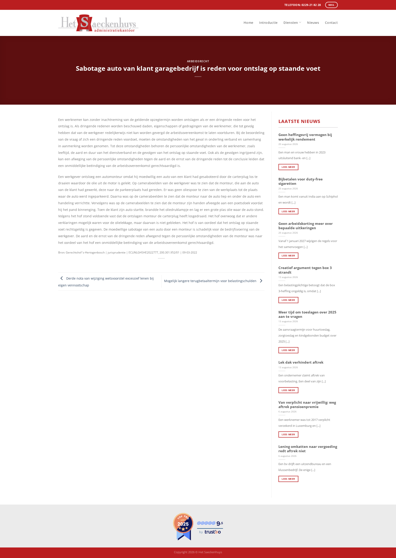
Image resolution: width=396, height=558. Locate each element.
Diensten (290, 22)
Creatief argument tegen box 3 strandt (305, 270)
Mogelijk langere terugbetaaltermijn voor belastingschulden (210, 281)
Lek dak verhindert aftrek (300, 362)
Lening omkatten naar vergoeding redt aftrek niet (307, 448)
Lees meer (288, 167)
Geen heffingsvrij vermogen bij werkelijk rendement (305, 137)
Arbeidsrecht (198, 61)
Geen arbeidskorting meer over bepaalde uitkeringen (305, 225)
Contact (331, 22)
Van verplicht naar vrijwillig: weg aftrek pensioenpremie (307, 404)
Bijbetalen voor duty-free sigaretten (300, 181)
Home (248, 22)
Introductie (268, 22)
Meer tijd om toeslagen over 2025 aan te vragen (307, 314)
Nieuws (313, 22)
